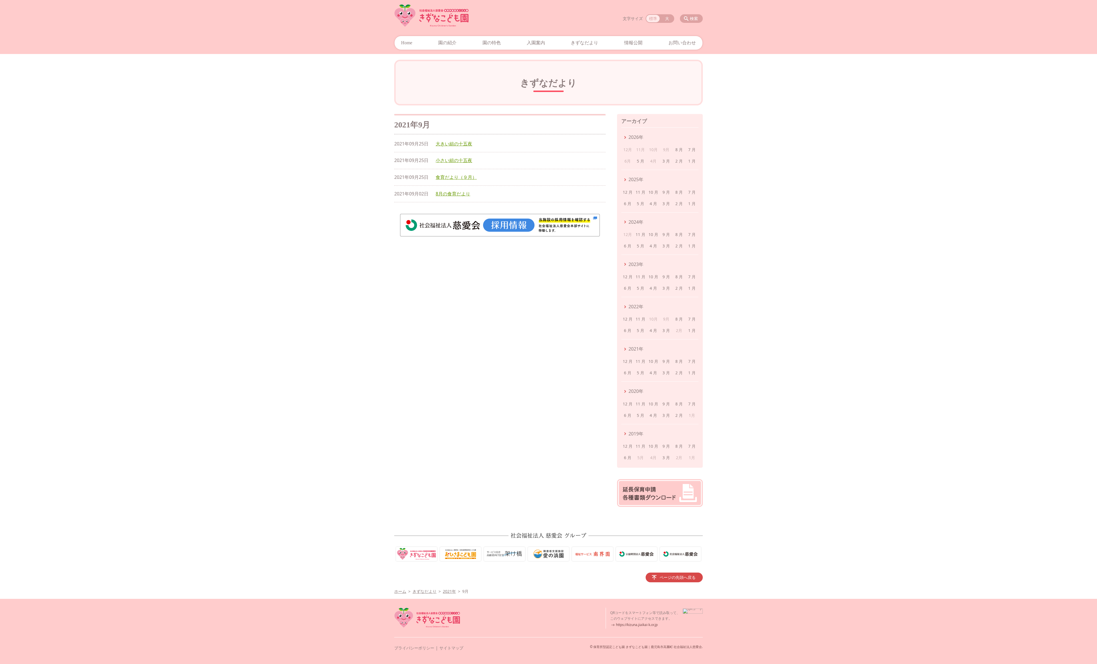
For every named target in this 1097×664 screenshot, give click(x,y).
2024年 (635, 222)
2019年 (635, 434)
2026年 (635, 137)
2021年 (635, 349)
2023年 (635, 264)
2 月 (679, 161)
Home (406, 42)
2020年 (635, 391)
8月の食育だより (453, 194)
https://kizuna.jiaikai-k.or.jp (637, 624)
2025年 (635, 179)
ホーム (400, 591)
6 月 (627, 203)
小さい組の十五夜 (454, 160)
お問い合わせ (682, 42)
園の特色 (492, 42)
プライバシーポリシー (414, 648)
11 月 (640, 192)
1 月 (692, 161)
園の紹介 (447, 42)
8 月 (679, 149)
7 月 (692, 149)
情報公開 (633, 42)
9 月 (666, 192)
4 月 (653, 203)
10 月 (653, 192)
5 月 (640, 161)
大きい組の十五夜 (454, 144)
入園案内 (536, 42)
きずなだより (584, 42)
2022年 (635, 306)
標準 (653, 18)
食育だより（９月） (456, 177)
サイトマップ (451, 648)
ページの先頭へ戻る (678, 577)
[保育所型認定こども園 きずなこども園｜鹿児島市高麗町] (431, 15)
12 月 (627, 192)
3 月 (666, 161)
